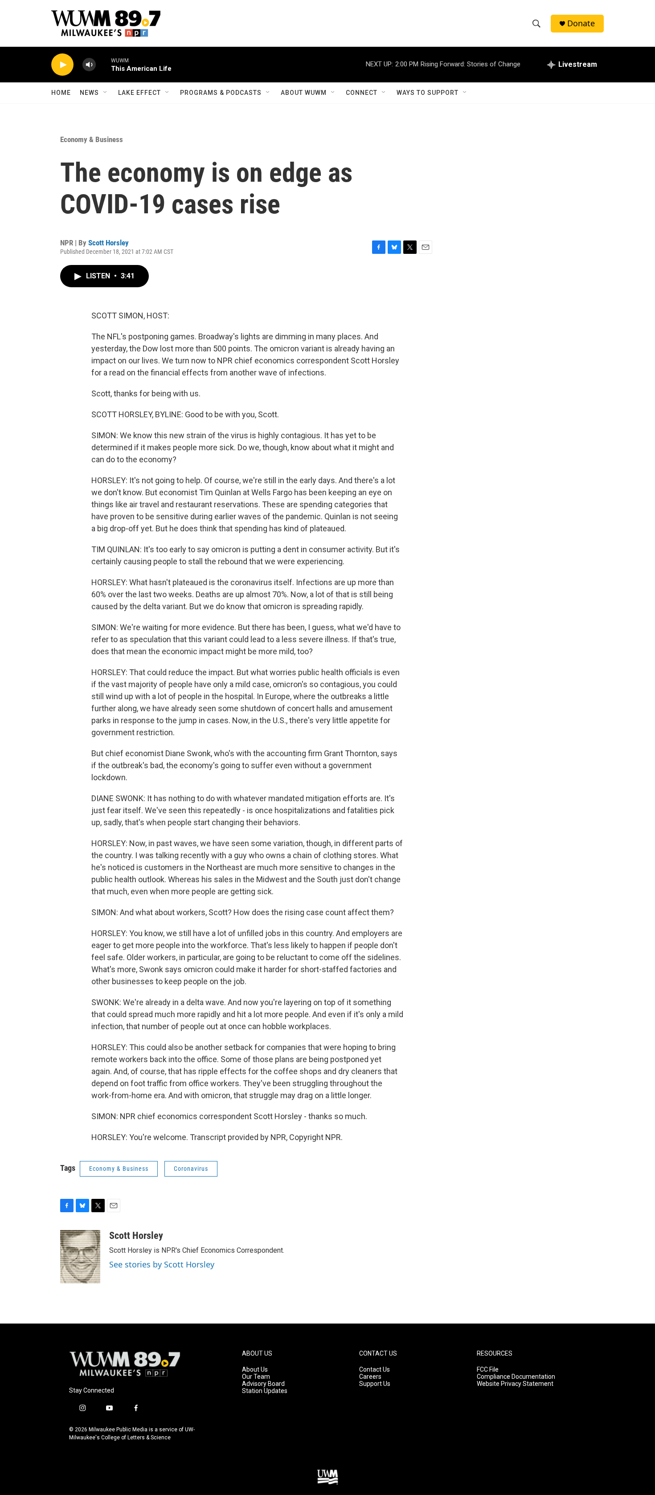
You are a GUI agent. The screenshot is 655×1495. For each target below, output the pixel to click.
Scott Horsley (108, 242)
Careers (370, 1376)
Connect (361, 92)
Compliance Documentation (516, 1376)
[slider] (103, 64)
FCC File (488, 1369)
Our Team (256, 1376)
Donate (581, 23)
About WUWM (304, 92)
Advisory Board (263, 1384)
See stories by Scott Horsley (161, 1264)
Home (61, 92)
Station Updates (264, 1391)
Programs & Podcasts (221, 92)
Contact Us (374, 1369)
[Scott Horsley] (80, 1256)
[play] (62, 65)
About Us (255, 1369)
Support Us (374, 1384)
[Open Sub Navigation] (105, 92)
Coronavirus (191, 1168)
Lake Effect (139, 92)
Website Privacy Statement (515, 1384)
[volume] (89, 65)
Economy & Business (91, 139)
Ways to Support (427, 92)
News (89, 92)
